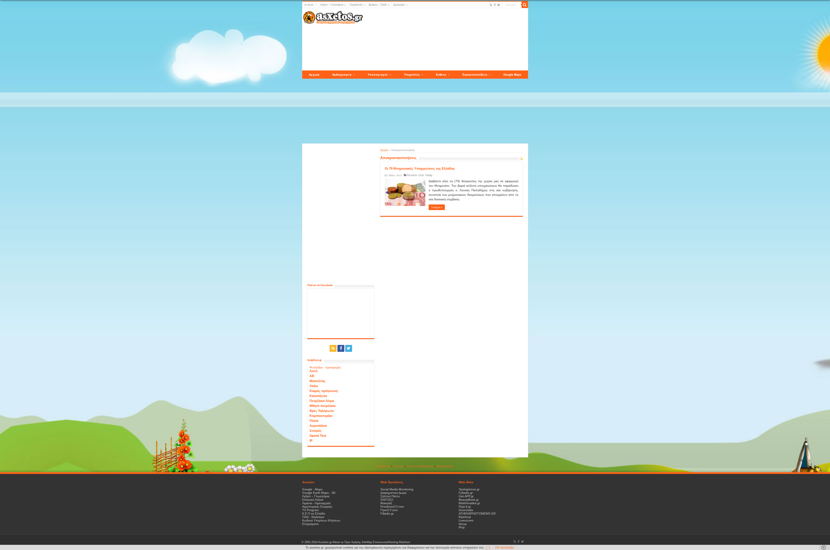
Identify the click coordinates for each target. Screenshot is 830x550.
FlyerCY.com (389, 510)
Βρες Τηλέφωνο (322, 411)
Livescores (466, 520)
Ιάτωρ (463, 524)
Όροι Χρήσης (353, 542)
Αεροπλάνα (318, 425)
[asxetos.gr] (333, 16)
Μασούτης (318, 381)
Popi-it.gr (398, 466)
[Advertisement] (445, 39)
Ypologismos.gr (469, 489)
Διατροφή (398, 4)
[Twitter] (499, 5)
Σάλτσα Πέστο (390, 496)
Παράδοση (356, 4)
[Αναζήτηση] (525, 5)
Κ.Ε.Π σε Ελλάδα (313, 513)
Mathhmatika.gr (469, 503)
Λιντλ (314, 371)
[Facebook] (494, 5)
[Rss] (491, 5)
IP (311, 440)
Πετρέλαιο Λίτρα (322, 401)
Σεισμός (316, 430)
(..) (488, 547)
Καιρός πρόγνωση (324, 391)
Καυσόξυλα (318, 396)
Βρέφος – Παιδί (378, 4)
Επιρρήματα (310, 524)
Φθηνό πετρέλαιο (323, 406)
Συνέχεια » (436, 207)
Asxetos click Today (420, 175)
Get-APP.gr (466, 496)
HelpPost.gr (383, 466)
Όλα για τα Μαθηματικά (420, 466)
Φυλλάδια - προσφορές (325, 367)
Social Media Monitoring (396, 489)
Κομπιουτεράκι (321, 416)
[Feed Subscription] (521, 159)
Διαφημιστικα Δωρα (393, 492)
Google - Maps (312, 489)
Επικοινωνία (381, 542)
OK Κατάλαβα (504, 547)
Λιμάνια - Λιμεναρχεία (316, 503)
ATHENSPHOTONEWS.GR (477, 513)
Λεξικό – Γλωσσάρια (331, 4)
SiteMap (367, 542)
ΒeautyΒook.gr (445, 466)
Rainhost (465, 517)
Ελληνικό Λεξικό (312, 499)
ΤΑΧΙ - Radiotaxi (313, 517)
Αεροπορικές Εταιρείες (317, 506)
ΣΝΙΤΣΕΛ (386, 499)
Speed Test (318, 435)
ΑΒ (312, 376)
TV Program (310, 510)
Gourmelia (466, 510)
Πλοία (314, 420)
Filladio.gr (387, 513)
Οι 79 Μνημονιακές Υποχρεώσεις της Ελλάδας (420, 168)
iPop (462, 527)
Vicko (314, 386)
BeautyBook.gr (469, 499)
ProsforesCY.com (392, 506)
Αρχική (384, 150)
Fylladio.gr (466, 492)
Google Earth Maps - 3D (318, 492)
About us (338, 542)
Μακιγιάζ (386, 503)
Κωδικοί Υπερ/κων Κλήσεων (321, 520)
